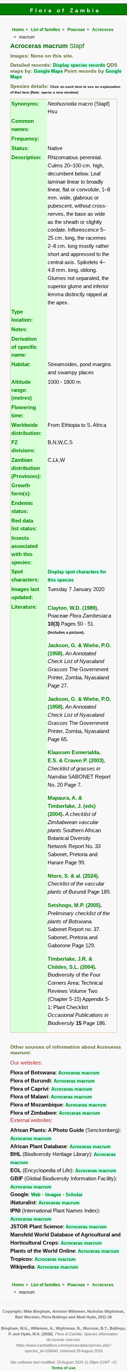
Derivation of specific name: (24, 347)
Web (36, 1194)
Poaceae (76, 29)
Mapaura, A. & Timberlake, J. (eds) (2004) (72, 806)
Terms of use (63, 1368)
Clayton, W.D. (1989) (72, 608)
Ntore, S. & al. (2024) (73, 876)
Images (53, 1194)
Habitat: (21, 364)
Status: (20, 148)
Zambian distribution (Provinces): (26, 468)
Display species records (79, 65)
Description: (26, 157)
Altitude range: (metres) (21, 390)
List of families (45, 29)
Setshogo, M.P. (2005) (74, 905)
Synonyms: (25, 104)
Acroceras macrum (78, 1072)
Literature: (24, 607)
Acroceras (103, 29)
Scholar (74, 1194)
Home (18, 29)
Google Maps (48, 71)
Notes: (19, 329)
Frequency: (25, 139)
